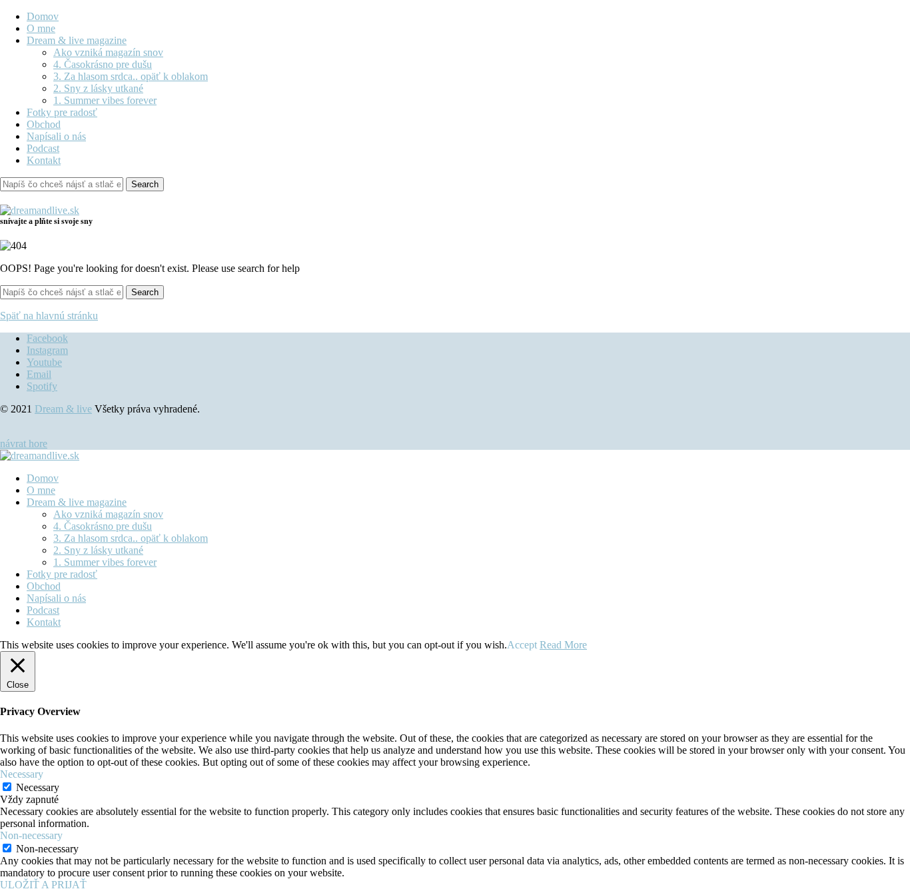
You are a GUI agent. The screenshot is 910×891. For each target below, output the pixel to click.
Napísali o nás (56, 136)
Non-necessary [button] (31, 835)
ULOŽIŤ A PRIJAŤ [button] (43, 884)
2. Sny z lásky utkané (98, 88)
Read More (563, 644)
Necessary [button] (21, 774)
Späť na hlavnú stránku (49, 315)
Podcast (43, 148)
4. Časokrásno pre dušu (102, 64)
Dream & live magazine (77, 40)
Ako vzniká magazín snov (108, 52)
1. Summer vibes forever (105, 100)
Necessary (37, 787)
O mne (41, 28)
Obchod (44, 124)
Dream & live (63, 409)
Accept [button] (522, 644)
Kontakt (44, 160)
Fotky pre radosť (62, 112)
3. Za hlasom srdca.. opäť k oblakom (130, 76)
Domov (43, 16)
